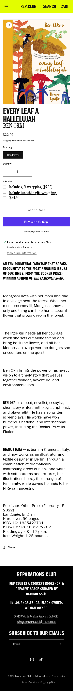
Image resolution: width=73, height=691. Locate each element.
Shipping (7, 141)
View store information (21, 253)
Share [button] (11, 547)
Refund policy (41, 676)
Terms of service (29, 682)
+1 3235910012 (49, 622)
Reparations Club (23, 676)
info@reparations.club (29, 622)
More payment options (36, 231)
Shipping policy (48, 682)
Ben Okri (13, 125)
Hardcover (13, 155)
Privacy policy (58, 676)
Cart (64, 6)
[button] (6, 6)
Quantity (7, 163)
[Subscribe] (59, 644)
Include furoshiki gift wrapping (33, 192)
